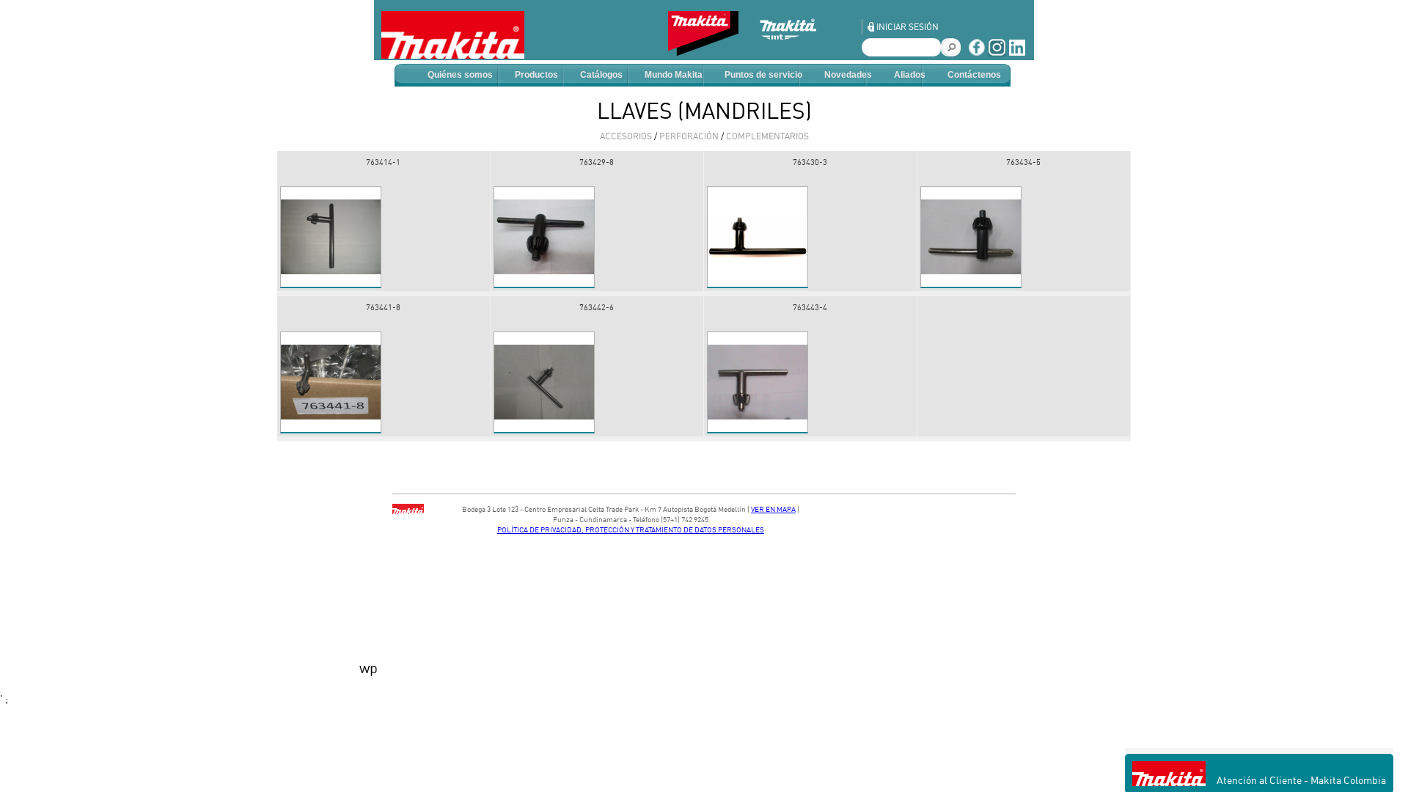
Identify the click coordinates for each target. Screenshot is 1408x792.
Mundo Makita (674, 75)
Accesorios (626, 136)
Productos (536, 75)
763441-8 (383, 307)
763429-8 (596, 162)
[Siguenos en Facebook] (976, 52)
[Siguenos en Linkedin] (1017, 52)
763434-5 (1023, 162)
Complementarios (767, 136)
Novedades (848, 75)
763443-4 (810, 307)
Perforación (689, 136)
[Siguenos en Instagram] (997, 52)
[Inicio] (452, 35)
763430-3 (810, 162)
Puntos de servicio (763, 75)
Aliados (909, 75)
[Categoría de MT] (799, 51)
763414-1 (383, 162)
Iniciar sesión (907, 26)
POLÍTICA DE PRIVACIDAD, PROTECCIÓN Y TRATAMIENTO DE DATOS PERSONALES (630, 529)
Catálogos (601, 75)
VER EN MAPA (773, 509)
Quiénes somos (460, 75)
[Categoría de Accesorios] (710, 51)
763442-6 (596, 307)
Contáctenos (974, 75)
